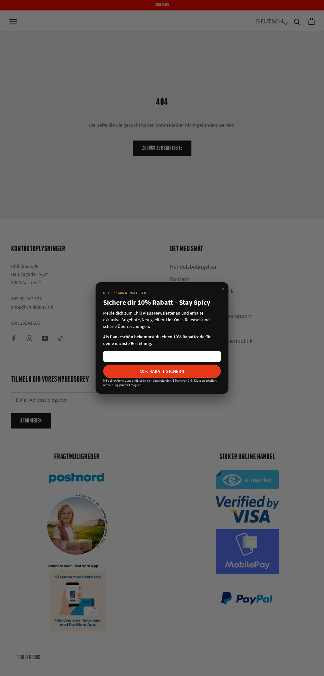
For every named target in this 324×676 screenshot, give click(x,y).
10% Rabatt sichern (162, 371)
